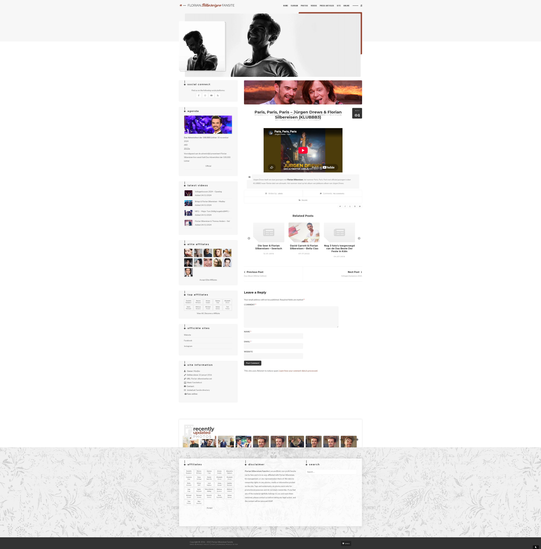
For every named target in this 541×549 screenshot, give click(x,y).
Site (339, 5)
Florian (294, 5)
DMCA (192, 544)
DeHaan (199, 478)
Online (346, 5)
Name (247, 332)
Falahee (209, 484)
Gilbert (229, 490)
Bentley (199, 502)
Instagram (188, 346)
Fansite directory (203, 390)
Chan (217, 301)
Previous (249, 238)
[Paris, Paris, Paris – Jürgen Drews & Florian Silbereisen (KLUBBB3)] (340, 206)
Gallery (225, 441)
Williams (198, 301)
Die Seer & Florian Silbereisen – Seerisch (268, 247)
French (207, 308)
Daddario (229, 472)
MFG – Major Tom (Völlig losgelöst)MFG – (212, 211)
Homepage (221, 544)
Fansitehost (197, 382)
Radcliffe (209, 478)
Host (213, 544)
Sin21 (347, 543)
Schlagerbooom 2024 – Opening (208, 191)
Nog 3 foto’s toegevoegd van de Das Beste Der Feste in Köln (339, 248)
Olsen (227, 301)
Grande (208, 301)
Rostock (229, 484)
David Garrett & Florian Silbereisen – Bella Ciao (304, 247)
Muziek (304, 200)
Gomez (218, 308)
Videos (314, 5)
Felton (227, 308)
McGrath (188, 308)
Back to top (233, 544)
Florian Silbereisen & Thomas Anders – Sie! (212, 221)
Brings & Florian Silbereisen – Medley (210, 201)
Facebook (188, 340)
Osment (188, 484)
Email (247, 342)
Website (248, 352)
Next (359, 238)
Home (285, 5)
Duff (199, 484)
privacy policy (203, 544)
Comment (250, 305)
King (189, 490)
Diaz (189, 478)
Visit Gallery (348, 439)
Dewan (219, 484)
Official (208, 166)
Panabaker (188, 301)
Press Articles (327, 5)
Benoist (198, 308)
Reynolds (219, 496)
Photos (304, 5)
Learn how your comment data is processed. (298, 371)
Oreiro (209, 496)
